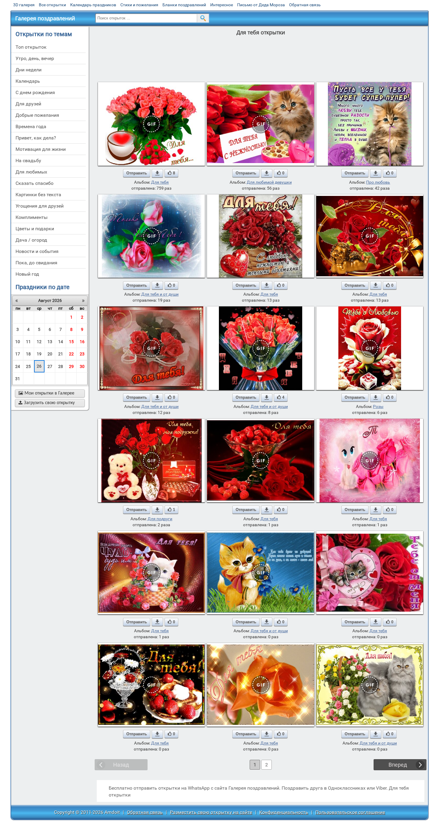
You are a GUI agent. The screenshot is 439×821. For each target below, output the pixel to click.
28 (60, 366)
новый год (27, 274)
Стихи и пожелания (139, 4)
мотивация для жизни (41, 149)
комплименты (31, 217)
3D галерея (24, 4)
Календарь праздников (93, 4)
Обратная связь (305, 4)
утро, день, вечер (35, 58)
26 (39, 366)
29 (71, 366)
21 (60, 354)
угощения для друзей (40, 206)
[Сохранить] (157, 173)
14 (60, 341)
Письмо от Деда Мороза (261, 4)
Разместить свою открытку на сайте (211, 812)
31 (17, 378)
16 (82, 341)
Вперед (398, 765)
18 (28, 354)
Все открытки (52, 4)
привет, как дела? (36, 138)
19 (39, 354)
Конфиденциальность (283, 812)
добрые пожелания (37, 115)
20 (49, 354)
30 (82, 366)
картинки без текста (38, 194)
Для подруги (160, 518)
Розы (378, 406)
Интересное (221, 4)
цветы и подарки (35, 228)
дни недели (29, 70)
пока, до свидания (36, 263)
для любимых (31, 172)
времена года (31, 126)
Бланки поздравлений (184, 4)
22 (71, 354)
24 (17, 366)
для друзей (28, 104)
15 (71, 341)
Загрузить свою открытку (47, 402)
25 (28, 366)
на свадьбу (28, 160)
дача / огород (31, 240)
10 (17, 341)
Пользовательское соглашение (350, 812)
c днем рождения (35, 92)
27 (49, 366)
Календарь (28, 81)
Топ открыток (31, 47)
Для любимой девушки (269, 182)
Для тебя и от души (160, 294)
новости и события (37, 251)
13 (49, 341)
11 (28, 341)
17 (17, 354)
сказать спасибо (34, 183)
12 (39, 341)
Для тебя (160, 182)
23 (82, 354)
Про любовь (378, 182)
